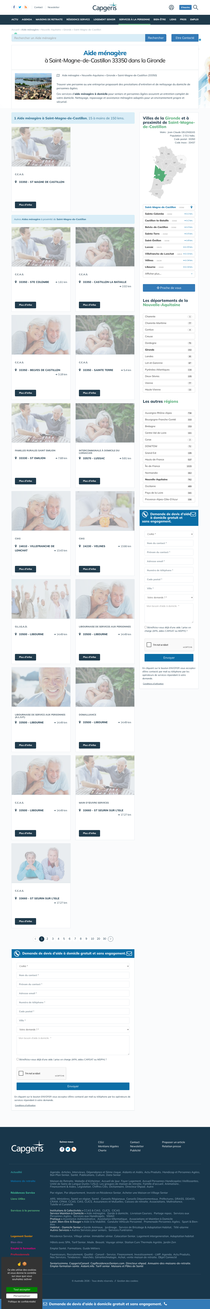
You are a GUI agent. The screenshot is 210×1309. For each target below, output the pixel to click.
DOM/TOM (168, 446)
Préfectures (166, 1198)
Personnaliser (22, 1295)
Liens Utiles (18, 1198)
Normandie (168, 472)
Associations (157, 1201)
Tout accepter (21, 1289)
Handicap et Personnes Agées (180, 1172)
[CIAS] (41, 510)
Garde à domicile (117, 1213)
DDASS (190, 1198)
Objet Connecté (167, 1257)
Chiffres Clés (100, 1186)
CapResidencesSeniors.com (107, 1263)
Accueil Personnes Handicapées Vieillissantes (170, 1181)
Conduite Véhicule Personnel (124, 1221)
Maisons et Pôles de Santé (127, 1266)
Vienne (168, 382)
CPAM (63, 1201)
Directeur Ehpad (135, 1186)
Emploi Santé (58, 1248)
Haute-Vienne (168, 389)
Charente (167, 316)
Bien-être (160, 19)
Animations (172, 1183)
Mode (90, 1242)
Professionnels (20, 1254)
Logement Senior (104, 19)
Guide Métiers (91, 1248)
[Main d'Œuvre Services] (105, 775)
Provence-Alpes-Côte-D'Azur (168, 499)
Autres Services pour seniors (89, 1230)
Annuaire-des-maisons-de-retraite (169, 1263)
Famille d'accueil (153, 1183)
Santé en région (80, 1198)
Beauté (99, 1242)
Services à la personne (134, 19)
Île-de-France (168, 466)
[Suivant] (110, 939)
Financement (125, 1254)
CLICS (88, 1201)
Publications (86, 1175)
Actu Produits (152, 1172)
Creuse (149, 336)
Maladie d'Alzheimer (87, 1181)
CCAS (72, 1201)
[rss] (25, 7)
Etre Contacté (185, 38)
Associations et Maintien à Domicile (151, 1218)
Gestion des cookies (127, 1280)
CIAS (80, 1201)
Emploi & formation (23, 1248)
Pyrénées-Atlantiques (168, 369)
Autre (150, 1186)
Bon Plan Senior (59, 1175)
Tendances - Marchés (80, 1257)
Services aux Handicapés (88, 1216)
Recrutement (75, 1254)
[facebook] (13, 7)
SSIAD (110, 1216)
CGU (101, 1142)
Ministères (63, 1198)
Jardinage (111, 1227)
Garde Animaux (93, 1227)
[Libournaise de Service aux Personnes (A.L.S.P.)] (41, 687)
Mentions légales (108, 1146)
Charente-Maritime (168, 323)
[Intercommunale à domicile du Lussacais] (105, 422)
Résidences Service (23, 1192)
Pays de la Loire (168, 492)
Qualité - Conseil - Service (100, 1254)
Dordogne (168, 342)
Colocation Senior (124, 1236)
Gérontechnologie (105, 1257)
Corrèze (167, 329)
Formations (74, 1248)
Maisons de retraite (49, 19)
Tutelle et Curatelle (61, 1204)
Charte (102, 1150)
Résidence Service (78, 19)
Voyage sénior (114, 1242)
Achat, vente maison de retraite (137, 1257)
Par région (56, 1192)
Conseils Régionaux (113, 1198)
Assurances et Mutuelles (108, 1201)
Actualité (16, 1172)
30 (104, 938)
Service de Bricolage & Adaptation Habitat (145, 1227)
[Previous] (35, 939)
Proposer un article (173, 1142)
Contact (38, 7)
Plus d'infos (25, 204)
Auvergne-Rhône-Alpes (168, 412)
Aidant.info (87, 1266)
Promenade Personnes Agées (162, 1221)
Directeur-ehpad (136, 1263)
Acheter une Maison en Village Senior (145, 1192)
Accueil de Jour (111, 1181)
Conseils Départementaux (142, 1198)
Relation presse (171, 1146)
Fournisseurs (57, 1254)
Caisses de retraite (136, 1201)
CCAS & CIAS (92, 1210)
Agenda (27, 19)
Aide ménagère (95, 1213)
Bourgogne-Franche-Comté (168, 419)
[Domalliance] (105, 687)
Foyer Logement (131, 1181)
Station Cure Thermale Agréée (143, 1242)
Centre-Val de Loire (168, 432)
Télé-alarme (181, 1227)
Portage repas (162, 1213)
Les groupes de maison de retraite (120, 1183)
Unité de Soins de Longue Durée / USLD (74, 1183)
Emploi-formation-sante (64, 1266)
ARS (52, 1198)
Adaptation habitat (182, 1236)
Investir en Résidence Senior (104, 1192)
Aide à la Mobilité (94, 1221)
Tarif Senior (79, 1242)
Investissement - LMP (147, 1254)
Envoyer (73, 1086)
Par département (74, 1192)
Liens (173, 19)
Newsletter (53, 7)
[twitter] (19, 7)
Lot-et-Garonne (168, 362)
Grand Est (168, 452)
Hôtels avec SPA (60, 1242)
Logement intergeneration (153, 1236)
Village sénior (82, 1236)
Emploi (194, 19)
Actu (14, 19)
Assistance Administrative (79, 1218)
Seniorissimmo (59, 1263)
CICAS (116, 1210)
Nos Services (58, 1257)
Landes (168, 356)
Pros (183, 19)
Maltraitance (174, 1201)
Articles (66, 1172)
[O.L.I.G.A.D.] (41, 599)
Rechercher (156, 38)
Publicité (135, 1150)
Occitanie (168, 486)
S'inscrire (185, 7)
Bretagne (168, 426)
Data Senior (113, 1175)
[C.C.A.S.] (41, 146)
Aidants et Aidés (132, 1172)
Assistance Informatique (112, 1218)
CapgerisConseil (79, 1263)
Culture (100, 1175)
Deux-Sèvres (168, 376)
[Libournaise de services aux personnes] (105, 599)
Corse (167, 439)
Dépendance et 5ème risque (103, 1172)
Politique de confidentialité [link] (22, 1301)
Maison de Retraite (61, 1181)
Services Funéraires (121, 1230)
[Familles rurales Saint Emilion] (41, 422)
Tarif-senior (103, 1266)
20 (98, 938)
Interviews (78, 1172)
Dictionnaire (116, 1186)
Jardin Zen (169, 1242)
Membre (173, 8)
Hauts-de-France (168, 459)
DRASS (179, 1198)
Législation (84, 1186)
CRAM (54, 1201)
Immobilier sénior (102, 1236)
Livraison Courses (141, 1213)
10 (92, 938)
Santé (74, 1175)
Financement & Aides (63, 1186)
